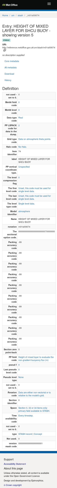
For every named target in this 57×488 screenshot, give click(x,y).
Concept (38, 433)
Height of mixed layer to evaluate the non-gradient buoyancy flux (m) (36, 358)
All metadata (11, 67)
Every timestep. (25, 415)
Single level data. (26, 203)
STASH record (25, 433)
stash (20, 15)
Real (20, 117)
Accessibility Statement (15, 463)
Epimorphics (37, 480)
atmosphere (24, 211)
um (12, 15)
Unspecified (24, 166)
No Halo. (22, 146)
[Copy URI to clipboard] (4, 50)
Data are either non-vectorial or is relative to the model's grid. (34, 394)
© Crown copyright (13, 484)
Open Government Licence (27, 475)
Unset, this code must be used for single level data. (34, 190)
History (8, 80)
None (21, 377)
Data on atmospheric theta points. (34, 139)
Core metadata (12, 61)
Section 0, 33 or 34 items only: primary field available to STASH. (34, 409)
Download (9, 73)
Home (5, 15)
